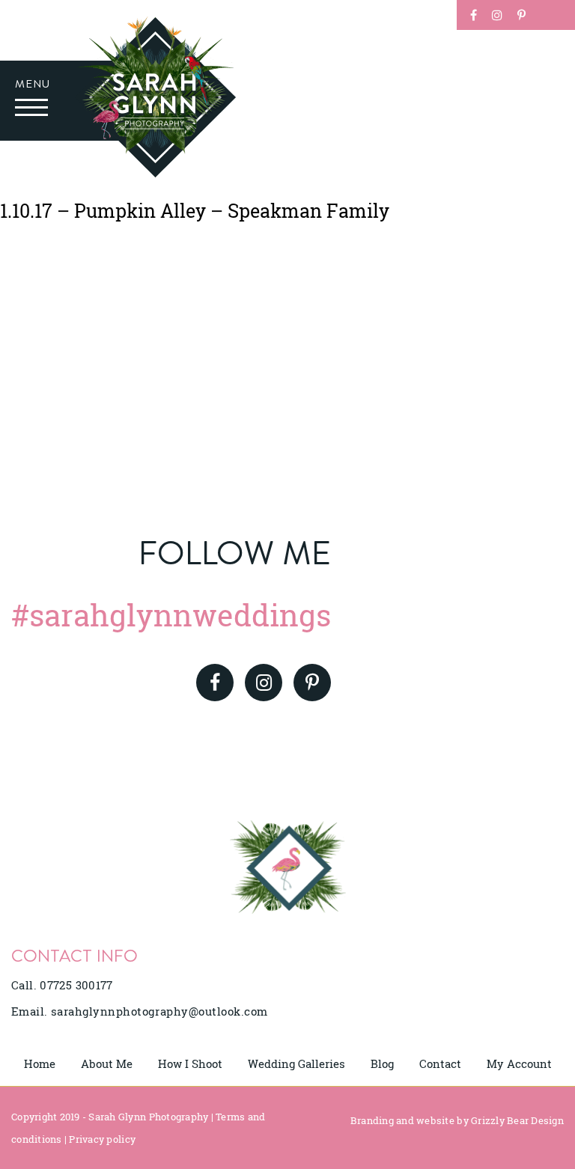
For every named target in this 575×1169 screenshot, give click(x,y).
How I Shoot (190, 1063)
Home (39, 1063)
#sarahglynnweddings (171, 615)
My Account (519, 1063)
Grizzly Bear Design (517, 1120)
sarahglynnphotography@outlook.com (159, 1011)
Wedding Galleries (296, 1063)
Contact (440, 1063)
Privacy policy (102, 1139)
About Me (107, 1063)
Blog (382, 1063)
